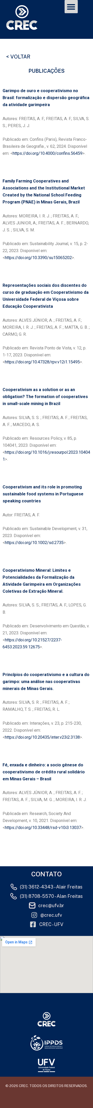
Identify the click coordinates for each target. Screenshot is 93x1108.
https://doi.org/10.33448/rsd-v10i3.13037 (43, 827)
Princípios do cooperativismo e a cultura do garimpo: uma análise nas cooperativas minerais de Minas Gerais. (46, 681)
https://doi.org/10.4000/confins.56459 (47, 153)
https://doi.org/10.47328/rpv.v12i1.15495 (42, 361)
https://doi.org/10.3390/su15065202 (38, 257)
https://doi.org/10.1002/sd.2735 (34, 542)
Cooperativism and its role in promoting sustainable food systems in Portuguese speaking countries (43, 494)
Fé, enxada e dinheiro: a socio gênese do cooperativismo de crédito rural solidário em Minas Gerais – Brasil (44, 771)
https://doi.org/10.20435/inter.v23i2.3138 (42, 737)
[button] (71, 6)
